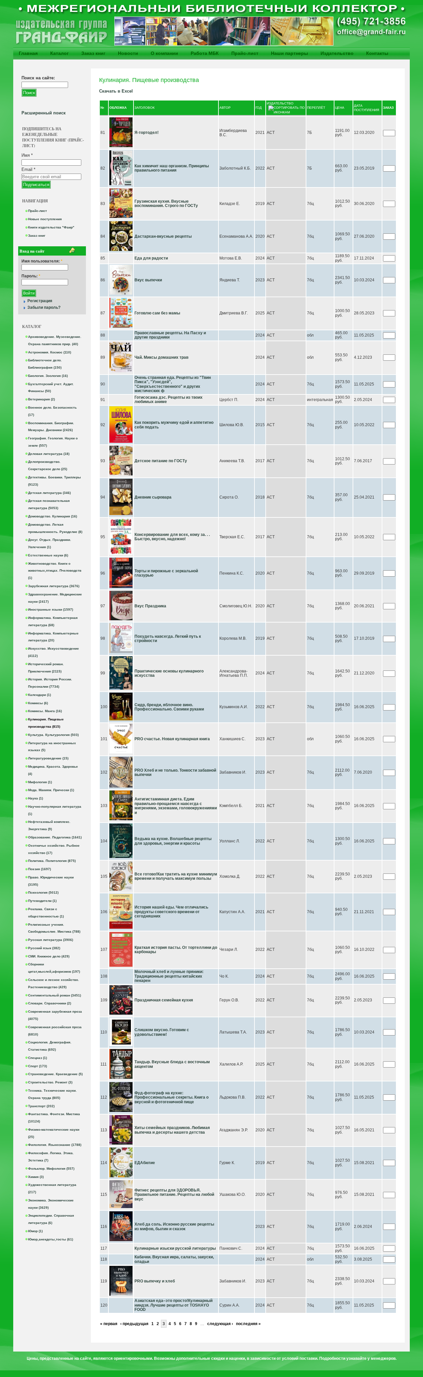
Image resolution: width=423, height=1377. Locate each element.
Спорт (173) (37, 1066)
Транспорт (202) (41, 1106)
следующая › (220, 1323)
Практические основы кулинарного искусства (169, 673)
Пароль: (30, 276)
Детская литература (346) (49, 493)
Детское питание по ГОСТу (161, 461)
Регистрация (39, 301)
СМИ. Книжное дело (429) (48, 956)
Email (28, 169)
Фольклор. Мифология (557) (51, 1168)
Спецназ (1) (37, 1058)
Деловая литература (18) (48, 454)
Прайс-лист (244, 53)
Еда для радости (151, 258)
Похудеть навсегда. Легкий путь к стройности (168, 638)
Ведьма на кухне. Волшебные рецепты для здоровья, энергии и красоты (173, 841)
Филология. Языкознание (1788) (54, 1145)
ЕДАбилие (145, 1162)
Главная (28, 53)
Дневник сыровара (153, 497)
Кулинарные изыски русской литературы (175, 1248)
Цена (339, 107)
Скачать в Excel (116, 91)
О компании (164, 53)
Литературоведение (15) (48, 758)
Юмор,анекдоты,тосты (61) (50, 1239)
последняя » (248, 1323)
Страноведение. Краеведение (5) (55, 1074)
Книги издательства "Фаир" (51, 227)
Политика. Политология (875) (52, 861)
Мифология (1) (40, 782)
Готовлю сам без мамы (157, 313)
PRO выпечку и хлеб (155, 1281)
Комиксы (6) (38, 703)
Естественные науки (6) (48, 555)
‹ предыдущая (134, 1323)
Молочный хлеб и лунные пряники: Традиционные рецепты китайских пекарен (169, 976)
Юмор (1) (35, 1231)
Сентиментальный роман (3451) (54, 995)
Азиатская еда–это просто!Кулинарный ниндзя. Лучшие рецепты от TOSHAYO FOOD (173, 1305)
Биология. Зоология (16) (48, 376)
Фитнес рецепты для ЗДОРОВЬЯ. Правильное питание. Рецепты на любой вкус (174, 1194)
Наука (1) (35, 798)
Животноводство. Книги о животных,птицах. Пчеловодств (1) (54, 571)
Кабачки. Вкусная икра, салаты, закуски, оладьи (174, 1259)
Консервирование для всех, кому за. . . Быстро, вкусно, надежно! (172, 537)
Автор (225, 107)
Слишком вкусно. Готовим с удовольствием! (162, 1032)
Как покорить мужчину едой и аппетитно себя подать (174, 424)
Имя (27, 155)
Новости (128, 53)
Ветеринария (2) (41, 399)
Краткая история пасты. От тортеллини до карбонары (176, 949)
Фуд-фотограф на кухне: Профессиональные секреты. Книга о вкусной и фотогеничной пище (172, 1097)
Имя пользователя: (41, 261)
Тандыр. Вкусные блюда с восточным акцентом (172, 1064)
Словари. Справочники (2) (49, 1003)
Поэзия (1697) (39, 869)
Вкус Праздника (150, 606)
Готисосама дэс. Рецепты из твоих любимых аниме (169, 399)
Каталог (59, 53)
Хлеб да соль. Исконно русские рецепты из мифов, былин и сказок (174, 1226)
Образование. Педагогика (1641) (55, 837)
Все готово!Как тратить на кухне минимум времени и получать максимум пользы (176, 876)
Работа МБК (205, 53)
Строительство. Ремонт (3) (50, 1082)
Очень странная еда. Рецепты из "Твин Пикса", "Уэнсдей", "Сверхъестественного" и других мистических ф (173, 384)
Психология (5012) (43, 892)
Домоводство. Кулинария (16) (52, 516)
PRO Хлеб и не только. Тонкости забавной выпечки (175, 772)
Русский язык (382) (44, 948)
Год (258, 107)
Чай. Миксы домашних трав (161, 357)
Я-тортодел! (147, 132)
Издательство (337, 53)
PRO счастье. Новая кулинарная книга (172, 739)
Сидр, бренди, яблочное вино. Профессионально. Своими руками (169, 707)
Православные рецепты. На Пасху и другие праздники (170, 335)
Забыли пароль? (43, 307)
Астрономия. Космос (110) (49, 352)
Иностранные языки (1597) (50, 609)
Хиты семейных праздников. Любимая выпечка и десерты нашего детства (172, 1130)
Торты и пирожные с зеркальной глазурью (166, 573)
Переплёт (316, 107)
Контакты (377, 53)
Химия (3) (36, 1177)
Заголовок (145, 107)
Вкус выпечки (148, 280)
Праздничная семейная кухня (164, 1000)
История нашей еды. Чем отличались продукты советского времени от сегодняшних (171, 911)
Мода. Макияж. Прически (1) (51, 790)
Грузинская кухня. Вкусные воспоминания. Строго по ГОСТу (166, 203)
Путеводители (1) (42, 901)
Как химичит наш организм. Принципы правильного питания (172, 168)
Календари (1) (39, 695)
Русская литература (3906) (50, 940)
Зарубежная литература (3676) (53, 586)
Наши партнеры (289, 53)
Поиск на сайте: (38, 77)
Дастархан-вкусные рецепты (163, 236)
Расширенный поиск (43, 112)
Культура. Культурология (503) (53, 735)
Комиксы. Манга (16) (45, 711)
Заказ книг (93, 53)
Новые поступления (45, 219)
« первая (108, 1323)
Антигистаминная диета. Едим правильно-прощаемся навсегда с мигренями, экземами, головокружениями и (176, 806)
